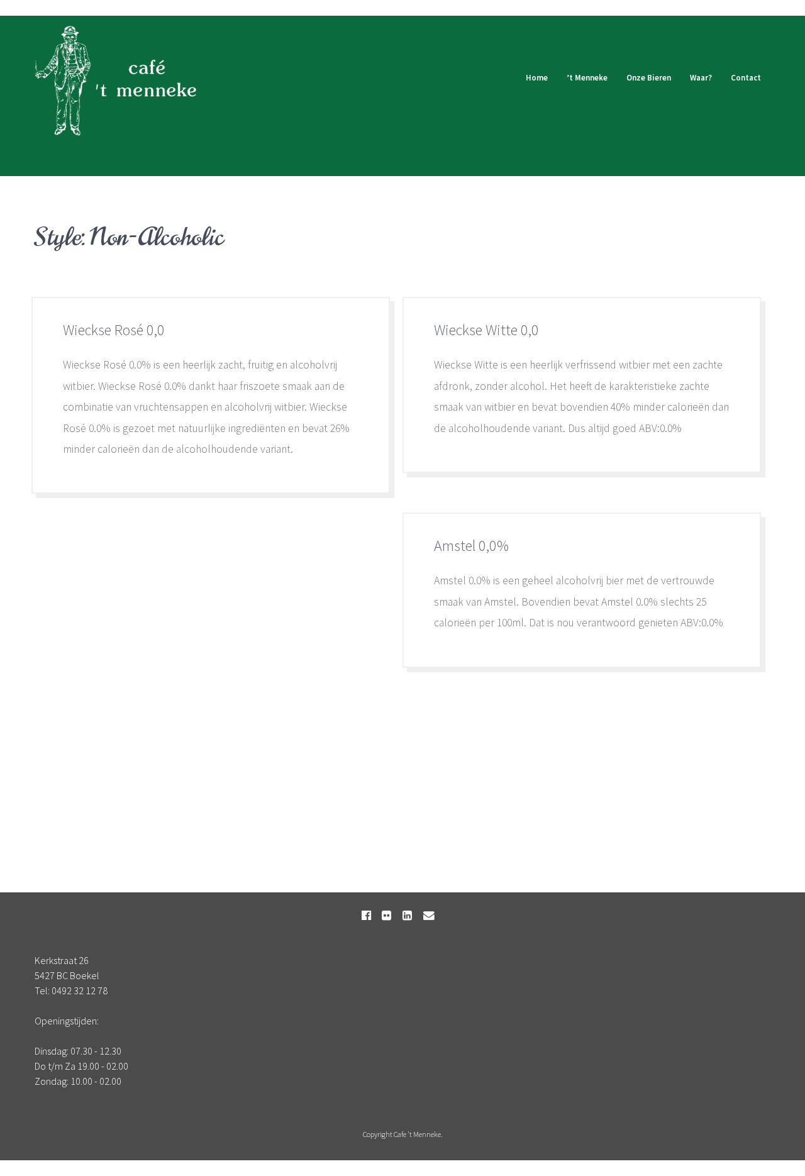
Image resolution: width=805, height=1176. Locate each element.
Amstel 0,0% (471, 545)
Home (537, 77)
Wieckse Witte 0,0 (486, 330)
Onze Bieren (648, 77)
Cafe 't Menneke (417, 1134)
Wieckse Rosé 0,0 (114, 330)
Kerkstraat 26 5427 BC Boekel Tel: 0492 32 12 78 (71, 975)
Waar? (701, 77)
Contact (746, 77)
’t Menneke (587, 77)
